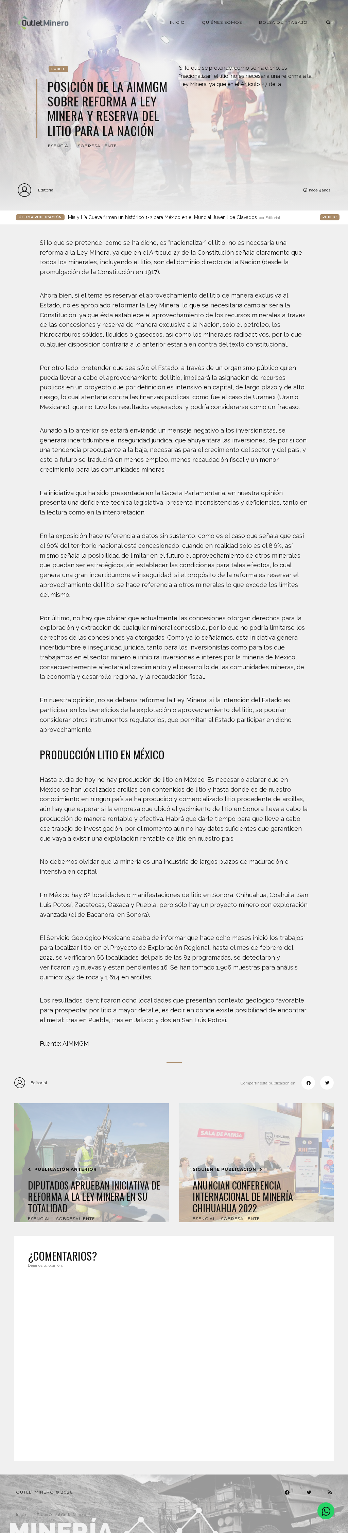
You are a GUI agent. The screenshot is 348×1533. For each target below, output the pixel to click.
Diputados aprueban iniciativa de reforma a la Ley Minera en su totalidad (94, 1197)
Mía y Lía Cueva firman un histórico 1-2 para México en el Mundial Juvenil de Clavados (174, 217)
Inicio (177, 22)
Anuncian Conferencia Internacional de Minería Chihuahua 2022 (243, 1197)
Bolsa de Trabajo (283, 22)
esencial (59, 145)
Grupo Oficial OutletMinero (61, 1514)
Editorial (46, 189)
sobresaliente (97, 145)
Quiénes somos (222, 22)
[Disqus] (174, 1360)
